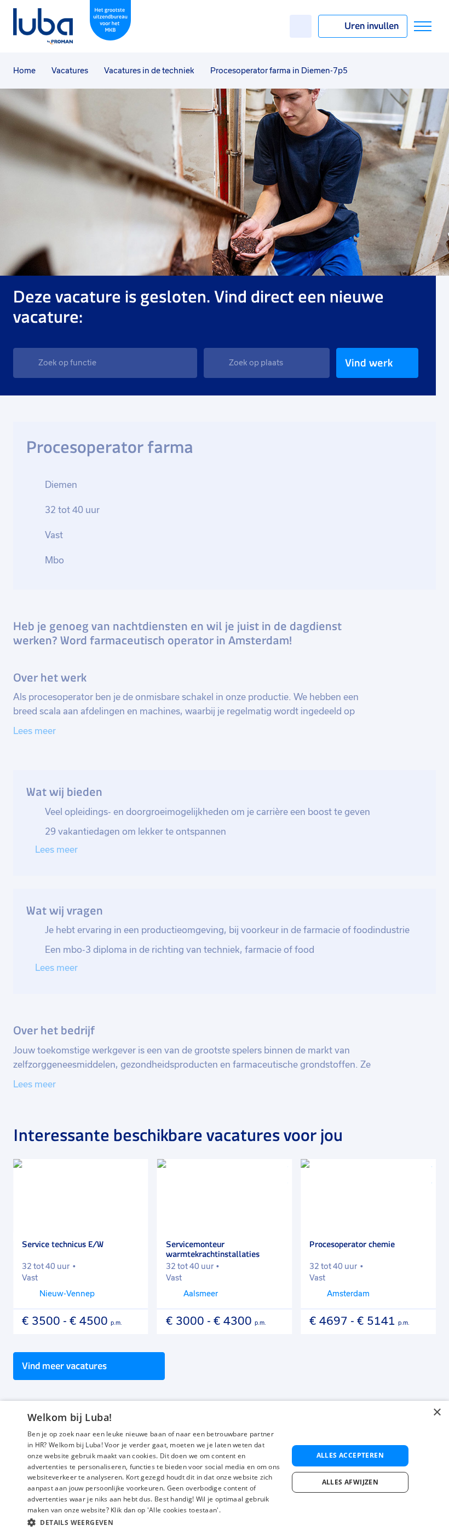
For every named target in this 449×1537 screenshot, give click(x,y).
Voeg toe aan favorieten (132, 1174)
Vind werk (369, 363)
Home (24, 70)
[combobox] (105, 363)
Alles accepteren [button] (350, 1455)
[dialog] (224, 1469)
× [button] (437, 1412)
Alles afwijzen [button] (350, 1482)
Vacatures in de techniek (149, 70)
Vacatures (69, 70)
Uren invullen (371, 26)
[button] (153, 1522)
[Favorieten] (301, 26)
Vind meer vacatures (64, 1366)
